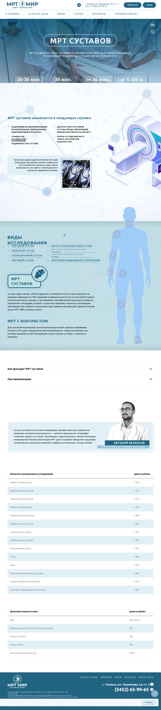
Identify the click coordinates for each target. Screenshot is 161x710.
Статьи (79, 14)
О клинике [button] (12, 14)
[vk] (79, 5)
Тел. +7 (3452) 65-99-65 (96, 6)
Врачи (61, 14)
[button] (133, 5)
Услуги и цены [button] (38, 14)
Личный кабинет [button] (126, 14)
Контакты (99, 14)
